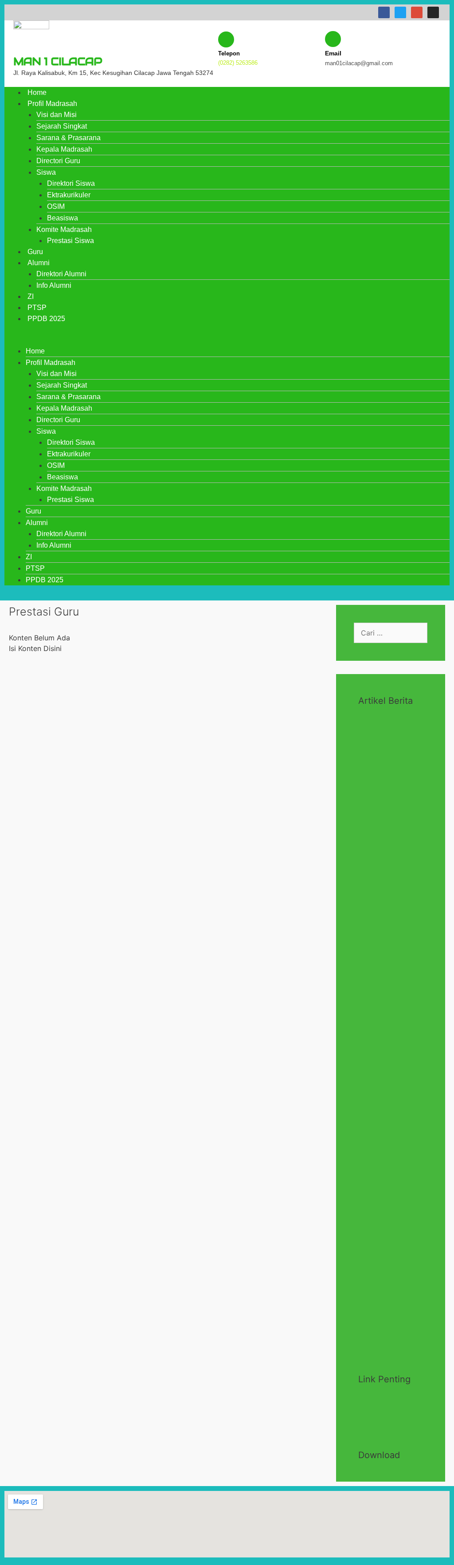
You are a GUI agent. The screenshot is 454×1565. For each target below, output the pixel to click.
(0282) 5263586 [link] (238, 62)
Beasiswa (62, 218)
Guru (35, 251)
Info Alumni (53, 285)
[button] (227, 340)
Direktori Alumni (61, 274)
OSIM (56, 206)
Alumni (38, 263)
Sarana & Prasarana (68, 137)
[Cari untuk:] (390, 632)
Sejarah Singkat (61, 126)
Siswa (46, 172)
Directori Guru (58, 161)
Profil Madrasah (52, 103)
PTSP (37, 307)
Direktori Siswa (71, 183)
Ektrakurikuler (68, 195)
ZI (30, 296)
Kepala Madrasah (64, 149)
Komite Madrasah (64, 229)
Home (37, 92)
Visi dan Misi (56, 114)
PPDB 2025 (46, 318)
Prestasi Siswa (70, 240)
